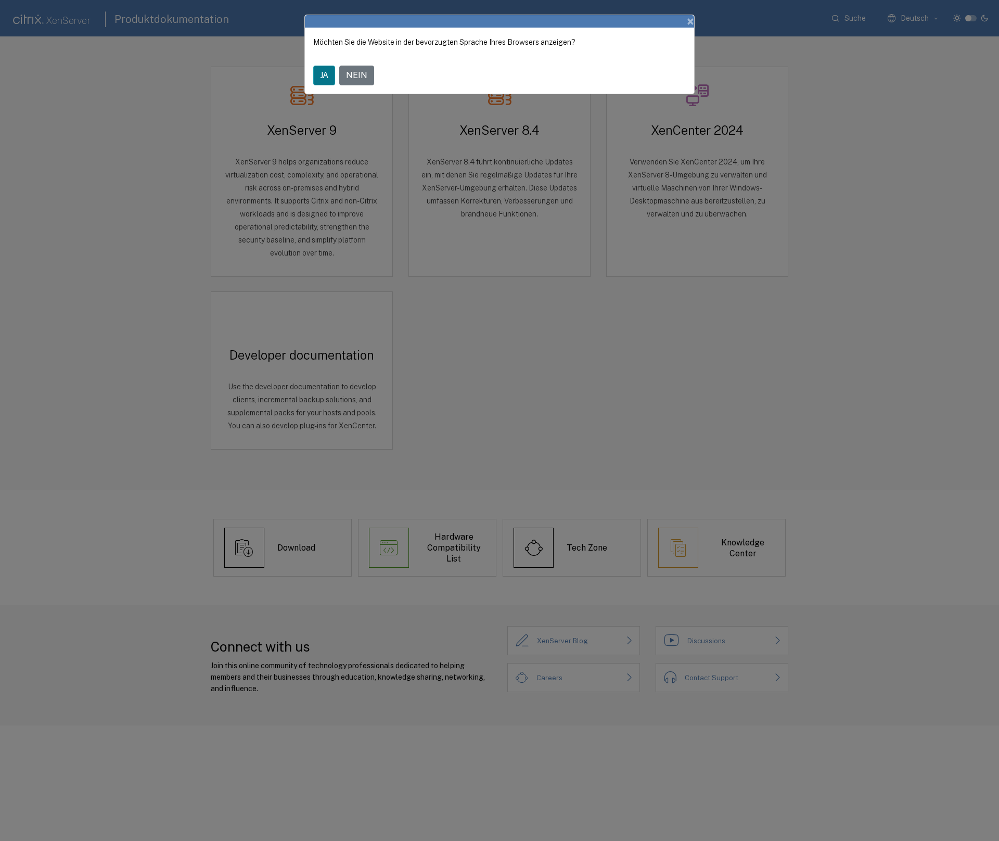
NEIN (356, 75)
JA (324, 75)
